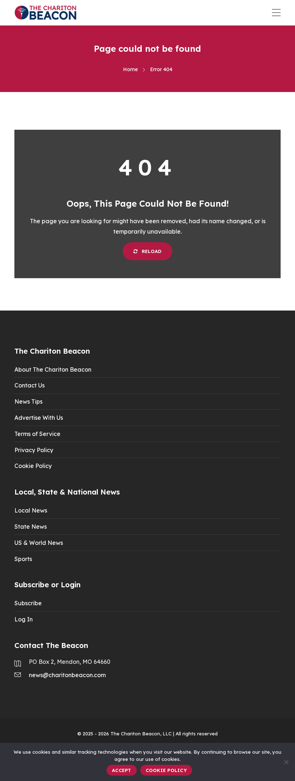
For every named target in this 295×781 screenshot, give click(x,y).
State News (30, 526)
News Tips (28, 401)
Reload (151, 251)
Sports (23, 558)
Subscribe (28, 603)
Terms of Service (37, 433)
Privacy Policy (33, 450)
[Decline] (286, 762)
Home (130, 69)
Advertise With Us (38, 417)
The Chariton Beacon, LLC (141, 733)
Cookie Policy (33, 465)
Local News (30, 510)
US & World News (38, 542)
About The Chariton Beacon (52, 369)
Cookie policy (166, 770)
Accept (121, 770)
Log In (23, 619)
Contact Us (29, 385)
